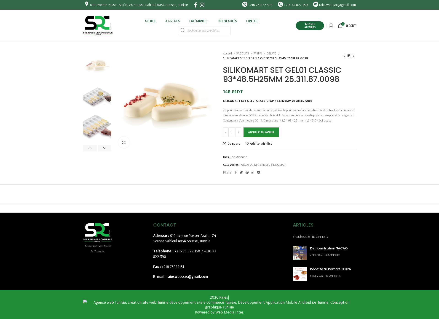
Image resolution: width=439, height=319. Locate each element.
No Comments (320, 236)
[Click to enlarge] (124, 142)
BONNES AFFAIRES (310, 25)
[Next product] (353, 56)
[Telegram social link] (259, 172)
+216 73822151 (173, 266)
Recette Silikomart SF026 (330, 269)
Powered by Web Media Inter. (219, 312)
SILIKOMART (279, 164)
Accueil (228, 53)
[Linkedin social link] (253, 172)
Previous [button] (90, 148)
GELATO (272, 53)
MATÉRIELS (261, 164)
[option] (97, 65)
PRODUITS (243, 53)
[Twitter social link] (241, 172)
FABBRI (258, 53)
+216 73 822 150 (187, 251)
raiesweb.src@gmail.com (187, 276)
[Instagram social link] (202, 5)
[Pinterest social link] (247, 172)
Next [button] (104, 148)
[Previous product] (344, 56)
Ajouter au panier (261, 132)
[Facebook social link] (195, 5)
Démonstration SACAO (329, 248)
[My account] (331, 25)
